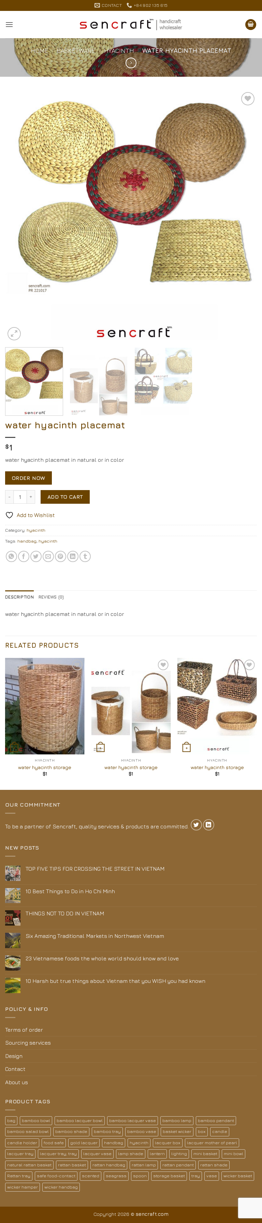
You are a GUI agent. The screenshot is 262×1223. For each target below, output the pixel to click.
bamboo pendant (216, 1120)
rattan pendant (178, 1164)
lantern (157, 1153)
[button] (9, 24)
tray (195, 1175)
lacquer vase (97, 1153)
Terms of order (24, 1030)
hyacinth (119, 50)
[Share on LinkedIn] (72, 556)
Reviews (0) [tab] (51, 597)
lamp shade (130, 1153)
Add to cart (65, 496)
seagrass (116, 1175)
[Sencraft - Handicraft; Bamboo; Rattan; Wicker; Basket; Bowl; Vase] (131, 24)
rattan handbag (108, 1164)
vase (211, 1175)
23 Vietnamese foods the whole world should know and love (102, 958)
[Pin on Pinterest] (60, 556)
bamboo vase (141, 1131)
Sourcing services (28, 1043)
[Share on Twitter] (36, 556)
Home (39, 50)
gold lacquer (84, 1142)
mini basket (205, 1153)
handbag (27, 541)
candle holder (22, 1142)
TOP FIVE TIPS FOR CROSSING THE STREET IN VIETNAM (95, 869)
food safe (54, 1142)
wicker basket (237, 1175)
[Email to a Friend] (48, 556)
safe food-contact (56, 1175)
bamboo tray (107, 1131)
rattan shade (214, 1164)
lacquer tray (20, 1153)
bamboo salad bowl (28, 1131)
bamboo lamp (176, 1120)
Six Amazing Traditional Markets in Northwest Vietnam (95, 936)
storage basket (169, 1175)
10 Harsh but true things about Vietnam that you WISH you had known (115, 981)
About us (16, 1082)
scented (90, 1175)
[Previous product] (131, 63)
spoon (140, 1175)
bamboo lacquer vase (132, 1120)
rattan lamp (144, 1164)
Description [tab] (19, 597)
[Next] (243, 216)
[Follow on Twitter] (196, 824)
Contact (15, 1069)
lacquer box (167, 1142)
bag (11, 1120)
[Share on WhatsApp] (11, 556)
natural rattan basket (29, 1164)
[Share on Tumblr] (85, 556)
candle (219, 1131)
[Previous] (19, 216)
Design (14, 1056)
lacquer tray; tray (58, 1153)
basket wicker (177, 1131)
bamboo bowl (36, 1120)
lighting (179, 1153)
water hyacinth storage (44, 767)
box (202, 1131)
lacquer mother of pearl (212, 1142)
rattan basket (72, 1164)
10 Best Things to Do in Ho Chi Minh (70, 891)
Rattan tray (18, 1175)
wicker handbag (61, 1187)
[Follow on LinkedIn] (208, 824)
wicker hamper (22, 1187)
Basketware (76, 50)
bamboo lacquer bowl (80, 1120)
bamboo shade (71, 1131)
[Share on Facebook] (23, 556)
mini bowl (233, 1153)
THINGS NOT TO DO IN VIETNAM (65, 913)
